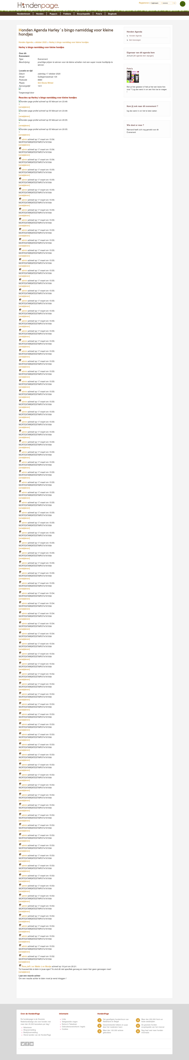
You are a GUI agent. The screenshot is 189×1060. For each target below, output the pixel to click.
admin (24, 139)
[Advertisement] (70, 991)
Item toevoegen (135, 40)
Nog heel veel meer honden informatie (152, 1031)
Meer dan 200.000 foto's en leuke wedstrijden (152, 1020)
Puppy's (53, 13)
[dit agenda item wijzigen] (143, 55)
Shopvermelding (29, 1030)
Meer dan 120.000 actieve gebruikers (113, 1031)
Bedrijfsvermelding (30, 1032)
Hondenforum (23, 13)
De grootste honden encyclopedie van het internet (152, 1026)
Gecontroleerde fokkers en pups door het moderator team (115, 1026)
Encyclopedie (83, 13)
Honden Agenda (26, 42)
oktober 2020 (41, 42)
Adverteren (27, 1027)
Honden (40, 13)
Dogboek (112, 13)
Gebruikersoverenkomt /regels (73, 1026)
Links (64, 1019)
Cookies (65, 1029)
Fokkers (67, 13)
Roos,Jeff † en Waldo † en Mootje (36, 966)
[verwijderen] (24, 107)
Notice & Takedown (69, 1024)
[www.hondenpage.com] (38, 10)
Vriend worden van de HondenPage (37, 1035)
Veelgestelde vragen (70, 1021)
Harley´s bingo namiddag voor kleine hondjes (69, 42)
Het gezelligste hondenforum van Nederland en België (116, 1020)
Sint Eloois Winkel (45, 82)
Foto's (99, 13)
